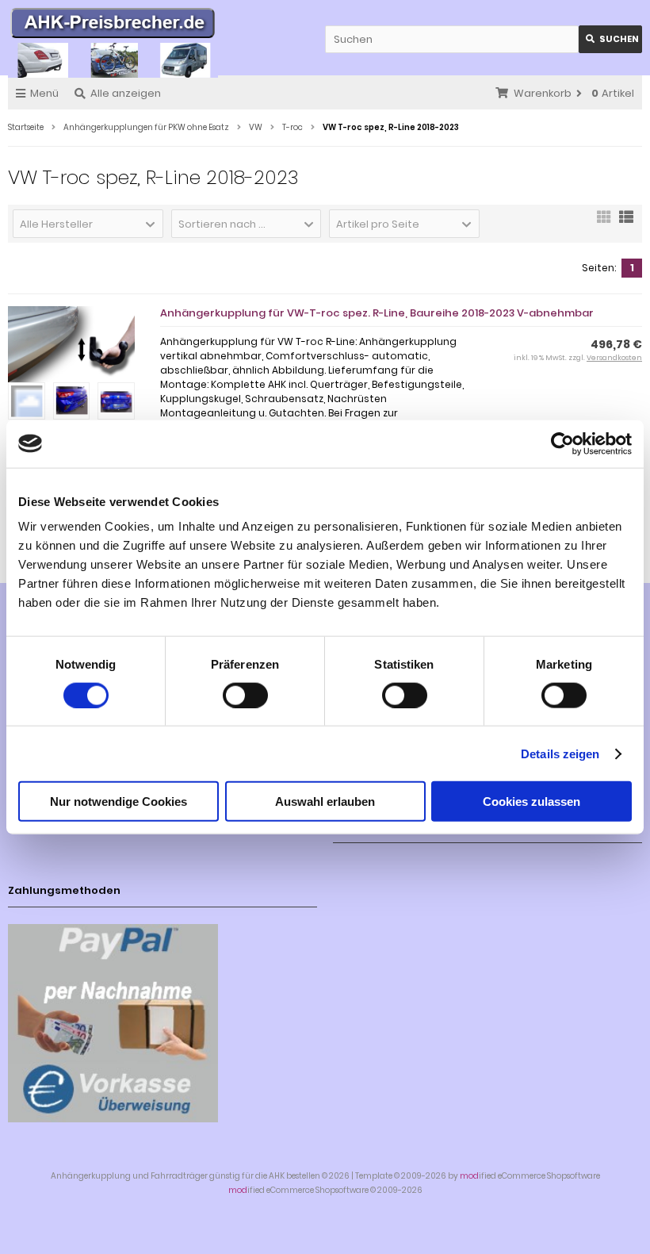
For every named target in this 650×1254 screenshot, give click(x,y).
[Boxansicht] (604, 222)
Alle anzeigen (125, 93)
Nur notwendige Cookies (118, 801)
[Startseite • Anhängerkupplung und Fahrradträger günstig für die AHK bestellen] (113, 25)
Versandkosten (614, 357)
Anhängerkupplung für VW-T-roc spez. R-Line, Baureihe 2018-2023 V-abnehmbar (377, 312)
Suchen (610, 39)
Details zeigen (560, 753)
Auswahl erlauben (325, 801)
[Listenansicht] (626, 222)
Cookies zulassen (531, 801)
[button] (88, 223)
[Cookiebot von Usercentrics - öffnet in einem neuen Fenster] (562, 443)
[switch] (245, 695)
